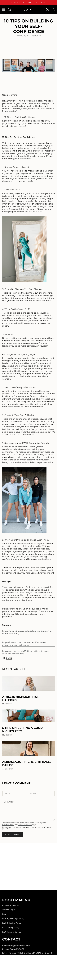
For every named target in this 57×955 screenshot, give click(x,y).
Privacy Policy (8, 824)
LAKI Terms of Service (11, 932)
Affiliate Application (11, 905)
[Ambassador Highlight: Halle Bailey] (28, 748)
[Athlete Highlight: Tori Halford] (28, 683)
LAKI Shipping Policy (11, 923)
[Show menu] (3, 9)
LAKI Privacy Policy (10, 927)
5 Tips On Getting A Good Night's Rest (22, 729)
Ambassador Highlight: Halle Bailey (26, 763)
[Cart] (53, 9)
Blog (4, 914)
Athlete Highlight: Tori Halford (21, 698)
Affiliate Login (8, 910)
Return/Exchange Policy (13, 918)
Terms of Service (25, 824)
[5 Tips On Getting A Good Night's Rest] (28, 716)
